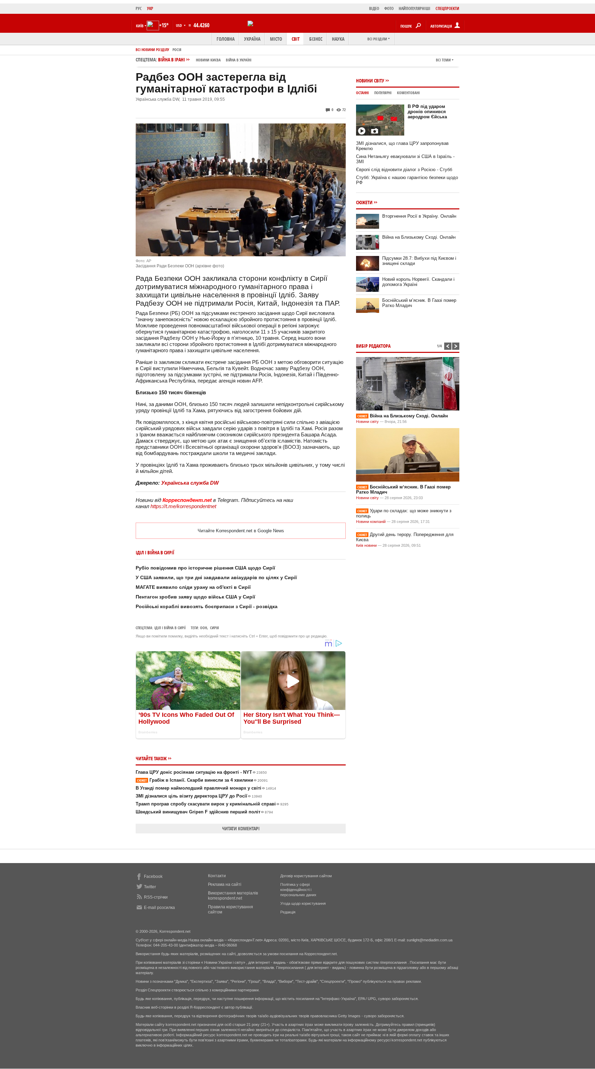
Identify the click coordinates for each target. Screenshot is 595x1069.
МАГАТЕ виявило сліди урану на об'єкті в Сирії (193, 587)
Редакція (287, 912)
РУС (139, 8)
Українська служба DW (190, 483)
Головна (225, 39)
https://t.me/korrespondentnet (183, 506)
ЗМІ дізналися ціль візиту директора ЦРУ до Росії (199, 796)
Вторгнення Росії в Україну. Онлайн (419, 216)
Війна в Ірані (204, 59)
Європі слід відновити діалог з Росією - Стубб (404, 169)
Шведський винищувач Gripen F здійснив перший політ (204, 811)
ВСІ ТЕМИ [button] (443, 59)
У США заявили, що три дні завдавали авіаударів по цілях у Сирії (216, 577)
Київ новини (366, 545)
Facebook (153, 876)
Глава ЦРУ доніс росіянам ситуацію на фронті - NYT (201, 772)
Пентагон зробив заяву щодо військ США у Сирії (195, 597)
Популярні (383, 92)
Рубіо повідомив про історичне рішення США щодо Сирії (205, 568)
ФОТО (389, 8)
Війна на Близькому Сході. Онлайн (419, 237)
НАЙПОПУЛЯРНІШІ (414, 8)
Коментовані (408, 92)
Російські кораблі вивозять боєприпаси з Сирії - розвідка (207, 606)
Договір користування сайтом (306, 876)
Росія (177, 49)
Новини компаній (371, 521)
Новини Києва (208, 59)
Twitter (150, 886)
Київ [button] (140, 25)
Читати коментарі (241, 828)
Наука (338, 39)
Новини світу (370, 80)
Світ (296, 39)
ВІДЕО (374, 8)
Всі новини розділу (152, 49)
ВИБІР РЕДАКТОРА (373, 346)
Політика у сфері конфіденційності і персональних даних (298, 889)
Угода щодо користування (303, 903)
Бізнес (315, 39)
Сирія (214, 627)
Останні (362, 92)
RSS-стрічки (156, 897)
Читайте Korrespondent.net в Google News (241, 530)
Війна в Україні (238, 59)
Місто (276, 39)
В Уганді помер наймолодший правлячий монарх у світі (206, 788)
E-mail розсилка (159, 907)
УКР (150, 8)
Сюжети (364, 202)
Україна (252, 39)
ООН (203, 627)
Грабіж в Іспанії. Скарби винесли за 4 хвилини (202, 780)
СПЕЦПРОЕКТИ (447, 8)
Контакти (217, 875)
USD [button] (179, 25)
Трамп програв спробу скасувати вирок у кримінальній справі (212, 803)
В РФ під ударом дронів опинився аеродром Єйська (427, 111)
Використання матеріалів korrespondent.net (233, 896)
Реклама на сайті (224, 884)
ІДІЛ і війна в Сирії (170, 627)
